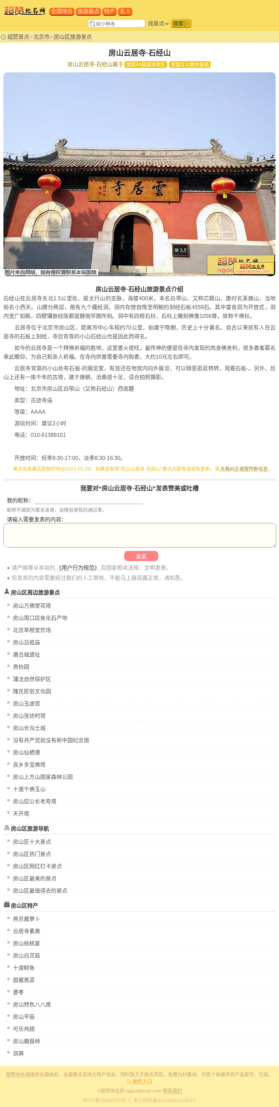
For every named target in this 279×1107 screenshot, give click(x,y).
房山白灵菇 (26, 956)
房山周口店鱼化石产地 (40, 618)
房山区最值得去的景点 (40, 891)
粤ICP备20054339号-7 (106, 1100)
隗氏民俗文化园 (32, 691)
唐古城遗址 (26, 655)
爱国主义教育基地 (190, 64)
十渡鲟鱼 (24, 968)
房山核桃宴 (26, 943)
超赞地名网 (18, 1074)
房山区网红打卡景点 (37, 866)
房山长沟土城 (29, 728)
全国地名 (62, 11)
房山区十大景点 (32, 842)
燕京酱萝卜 (26, 919)
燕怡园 (21, 667)
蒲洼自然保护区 (32, 679)
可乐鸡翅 (24, 1029)
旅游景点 (88, 11)
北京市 (41, 37)
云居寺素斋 (26, 931)
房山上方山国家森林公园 (43, 777)
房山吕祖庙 (26, 642)
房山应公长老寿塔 (34, 801)
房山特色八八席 (32, 1004)
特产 (109, 11)
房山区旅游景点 (73, 37)
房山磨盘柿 (26, 1041)
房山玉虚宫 (26, 704)
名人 (125, 11)
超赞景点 (18, 37)
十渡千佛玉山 (29, 789)
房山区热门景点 (32, 854)
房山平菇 (24, 1017)
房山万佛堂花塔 (32, 606)
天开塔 (21, 814)
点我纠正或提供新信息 (244, 468)
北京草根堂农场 (32, 630)
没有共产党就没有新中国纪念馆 (51, 740)
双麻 (18, 1053)
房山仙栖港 (26, 752)
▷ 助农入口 (139, 1081)
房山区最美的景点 (34, 878)
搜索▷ (181, 23)
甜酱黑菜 (24, 980)
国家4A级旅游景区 (145, 64)
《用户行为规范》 (78, 568)
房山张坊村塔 (29, 716)
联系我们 (172, 1090)
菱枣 (18, 992)
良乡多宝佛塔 (29, 765)
